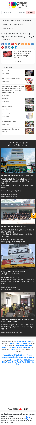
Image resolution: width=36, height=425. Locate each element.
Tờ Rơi (19, 347)
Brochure (5, 347)
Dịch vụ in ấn (18, 24)
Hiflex (17, 343)
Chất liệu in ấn (7, 24)
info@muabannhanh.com (14, 332)
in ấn (13, 349)
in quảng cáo (19, 341)
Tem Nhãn (26, 347)
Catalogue (12, 347)
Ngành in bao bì (7, 28)
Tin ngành (5, 20)
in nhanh (28, 341)
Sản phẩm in (26, 20)
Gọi (34, 217)
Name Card (20, 345)
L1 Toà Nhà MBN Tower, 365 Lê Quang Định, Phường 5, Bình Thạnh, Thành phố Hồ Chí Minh (18, 362)
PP (8, 343)
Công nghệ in (15, 20)
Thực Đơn (28, 345)
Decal (12, 343)
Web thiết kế (12, 409)
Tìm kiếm (30, 12)
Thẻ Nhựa (23, 343)
